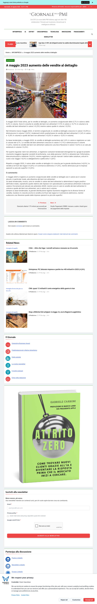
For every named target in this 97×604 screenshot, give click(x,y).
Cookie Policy (25, 595)
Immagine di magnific (12, 248)
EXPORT (31, 32)
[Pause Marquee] (90, 44)
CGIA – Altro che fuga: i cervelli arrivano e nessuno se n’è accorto (68, 7)
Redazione (11, 69)
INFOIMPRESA (17, 32)
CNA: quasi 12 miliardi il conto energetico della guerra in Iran (52, 288)
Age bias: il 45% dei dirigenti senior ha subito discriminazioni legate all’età (47, 43)
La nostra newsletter (18, 364)
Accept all (89, 600)
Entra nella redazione (19, 378)
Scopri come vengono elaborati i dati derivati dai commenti (58, 234)
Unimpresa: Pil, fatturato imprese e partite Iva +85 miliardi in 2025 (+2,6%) (57, 269)
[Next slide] (91, 7)
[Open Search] (92, 34)
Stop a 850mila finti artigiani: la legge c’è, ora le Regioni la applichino (55, 312)
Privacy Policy (15, 595)
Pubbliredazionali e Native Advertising (24, 350)
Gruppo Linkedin (17, 572)
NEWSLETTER (48, 37)
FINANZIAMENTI (79, 32)
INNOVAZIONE (66, 32)
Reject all (64, 600)
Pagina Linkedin (17, 558)
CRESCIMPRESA (42, 32)
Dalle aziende (16, 357)
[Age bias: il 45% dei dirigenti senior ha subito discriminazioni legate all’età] (17, 45)
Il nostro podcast (17, 371)
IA (25, 32)
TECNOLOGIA (54, 32)
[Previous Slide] (88, 7)
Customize (76, 600)
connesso (19, 226)
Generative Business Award (21, 343)
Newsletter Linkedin (18, 565)
